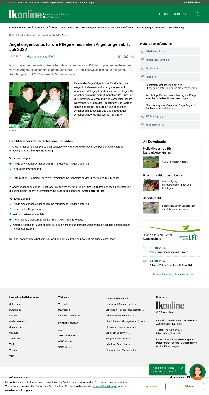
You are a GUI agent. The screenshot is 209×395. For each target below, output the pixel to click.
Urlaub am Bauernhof (117, 344)
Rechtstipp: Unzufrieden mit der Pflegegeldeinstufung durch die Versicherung (171, 86)
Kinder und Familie (158, 59)
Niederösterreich (17, 321)
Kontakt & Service (18, 2)
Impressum (162, 339)
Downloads (64, 309)
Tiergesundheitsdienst (117, 338)
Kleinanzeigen (87, 2)
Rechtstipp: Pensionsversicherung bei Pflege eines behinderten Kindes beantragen (170, 97)
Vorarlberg (14, 350)
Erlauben (190, 386)
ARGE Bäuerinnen (67, 335)
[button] (164, 14)
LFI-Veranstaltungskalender (120, 327)
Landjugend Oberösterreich (119, 304)
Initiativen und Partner (69, 315)
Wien (11, 356)
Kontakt (173, 339)
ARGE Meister (65, 341)
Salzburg (13, 333)
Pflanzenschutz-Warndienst (120, 350)
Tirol (11, 344)
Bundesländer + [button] (192, 2)
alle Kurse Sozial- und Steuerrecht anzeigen (173, 274)
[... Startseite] (39, 14)
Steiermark (14, 338)
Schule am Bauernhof (117, 333)
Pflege (151, 76)
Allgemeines (154, 124)
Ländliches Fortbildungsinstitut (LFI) (124, 321)
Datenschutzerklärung (167, 342)
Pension (152, 68)
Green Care (64, 347)
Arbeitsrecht (155, 51)
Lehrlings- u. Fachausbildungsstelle (123, 309)
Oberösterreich (16, 327)
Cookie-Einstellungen (167, 346)
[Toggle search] (198, 14)
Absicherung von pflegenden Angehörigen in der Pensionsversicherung (170, 107)
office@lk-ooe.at (171, 333)
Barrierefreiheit (189, 342)
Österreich (14, 304)
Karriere (34, 2)
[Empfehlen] (126, 56)
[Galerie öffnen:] (39, 105)
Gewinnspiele (186, 339)
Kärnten (13, 315)
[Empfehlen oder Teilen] (133, 56)
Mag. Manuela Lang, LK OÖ (41, 56)
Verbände (63, 304)
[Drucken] (119, 56)
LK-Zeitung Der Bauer (52, 2)
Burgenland (15, 309)
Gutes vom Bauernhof (117, 298)
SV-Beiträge (154, 116)
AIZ (60, 329)
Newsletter (72, 2)
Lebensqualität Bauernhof (119, 315)
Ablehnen (151, 386)
